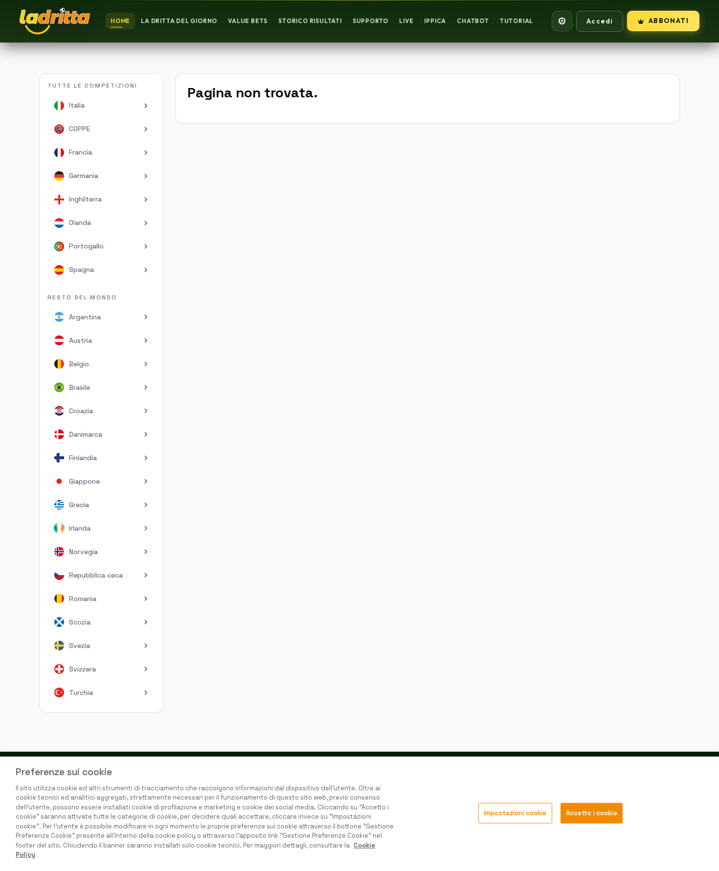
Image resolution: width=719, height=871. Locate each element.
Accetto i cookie (591, 813)
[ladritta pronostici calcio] (55, 21)
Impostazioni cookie (515, 813)
